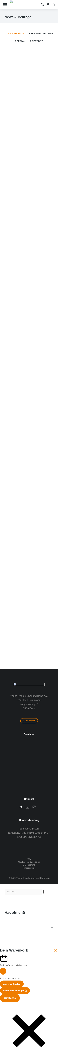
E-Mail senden (29, 721)
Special (20, 41)
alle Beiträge (14, 33)
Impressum (29, 868)
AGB (29, 859)
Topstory (36, 41)
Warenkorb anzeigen (14, 990)
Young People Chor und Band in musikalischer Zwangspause (28, 478)
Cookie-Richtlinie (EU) (29, 862)
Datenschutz (29, 865)
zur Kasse (10, 998)
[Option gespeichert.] (53, 4)
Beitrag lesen (12, 150)
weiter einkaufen (12, 984)
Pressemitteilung (41, 33)
